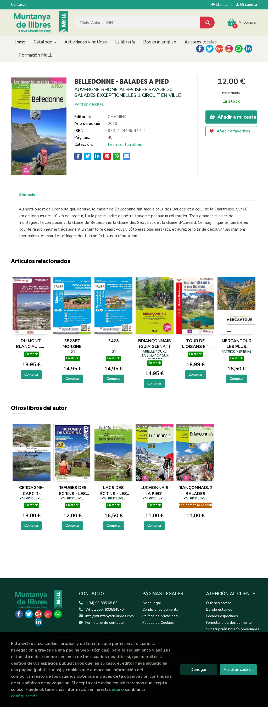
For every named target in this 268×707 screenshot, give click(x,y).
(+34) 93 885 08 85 (101, 602)
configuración (24, 696)
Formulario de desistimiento (229, 622)
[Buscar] (207, 23)
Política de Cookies (158, 622)
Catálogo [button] (43, 42)
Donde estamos (219, 609)
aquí (116, 689)
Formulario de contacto (104, 622)
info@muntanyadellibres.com (109, 616)
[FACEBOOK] (200, 49)
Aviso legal (151, 602)
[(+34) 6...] (239, 49)
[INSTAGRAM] (229, 49)
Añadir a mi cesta (236, 117)
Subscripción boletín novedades (232, 629)
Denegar (199, 669)
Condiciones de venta (160, 609)
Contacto (18, 4)
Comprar (31, 374)
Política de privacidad (160, 616)
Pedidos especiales (222, 616)
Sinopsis (27, 194)
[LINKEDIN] (248, 49)
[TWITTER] (210, 49)
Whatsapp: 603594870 (104, 609)
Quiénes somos (219, 602)
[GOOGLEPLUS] (219, 49)
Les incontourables (125, 144)
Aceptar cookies (239, 669)
